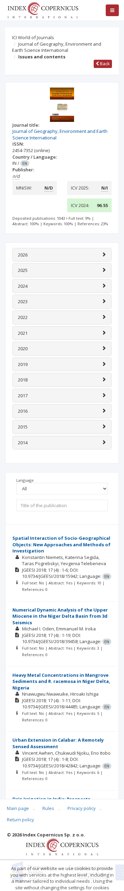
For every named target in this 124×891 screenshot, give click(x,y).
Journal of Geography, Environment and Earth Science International (56, 47)
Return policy (20, 819)
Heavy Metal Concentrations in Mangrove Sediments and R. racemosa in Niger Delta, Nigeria (61, 681)
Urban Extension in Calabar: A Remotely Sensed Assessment (58, 743)
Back (104, 63)
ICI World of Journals (33, 37)
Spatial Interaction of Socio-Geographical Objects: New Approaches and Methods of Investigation (61, 544)
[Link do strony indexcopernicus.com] (62, 846)
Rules (48, 808)
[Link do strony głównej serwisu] (42, 10)
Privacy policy (82, 808)
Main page (18, 808)
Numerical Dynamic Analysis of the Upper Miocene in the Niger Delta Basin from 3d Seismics (60, 616)
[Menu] (112, 10)
